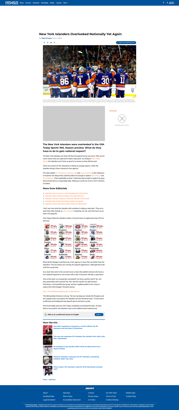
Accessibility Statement (72, 400)
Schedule (36, 3)
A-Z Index (91, 400)
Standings (44, 3)
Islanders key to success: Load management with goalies (66, 193)
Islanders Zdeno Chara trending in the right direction (64, 196)
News (22, 3)
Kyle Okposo (96, 176)
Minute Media (33, 404)
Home (45, 379)
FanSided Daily (48, 396)
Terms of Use (111, 396)
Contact (91, 393)
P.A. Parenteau (60, 173)
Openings (66, 393)
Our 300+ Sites (111, 393)
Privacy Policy (93, 396)
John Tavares (68, 211)
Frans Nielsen (48, 178)
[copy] (54, 42)
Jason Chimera (86, 173)
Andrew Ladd (72, 173)
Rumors (28, 3)
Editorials (52, 379)
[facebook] (163, 2)
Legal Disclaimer (49, 400)
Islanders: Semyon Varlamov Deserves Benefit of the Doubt (67, 199)
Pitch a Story (67, 396)
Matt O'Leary (47, 38)
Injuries (59, 3)
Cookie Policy (131, 396)
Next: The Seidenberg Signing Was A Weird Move (61, 291)
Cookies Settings (112, 400)
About (45, 393)
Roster (52, 3)
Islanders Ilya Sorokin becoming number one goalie (64, 201)
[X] (167, 2)
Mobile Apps (130, 393)
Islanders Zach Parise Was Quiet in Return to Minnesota (66, 204)
